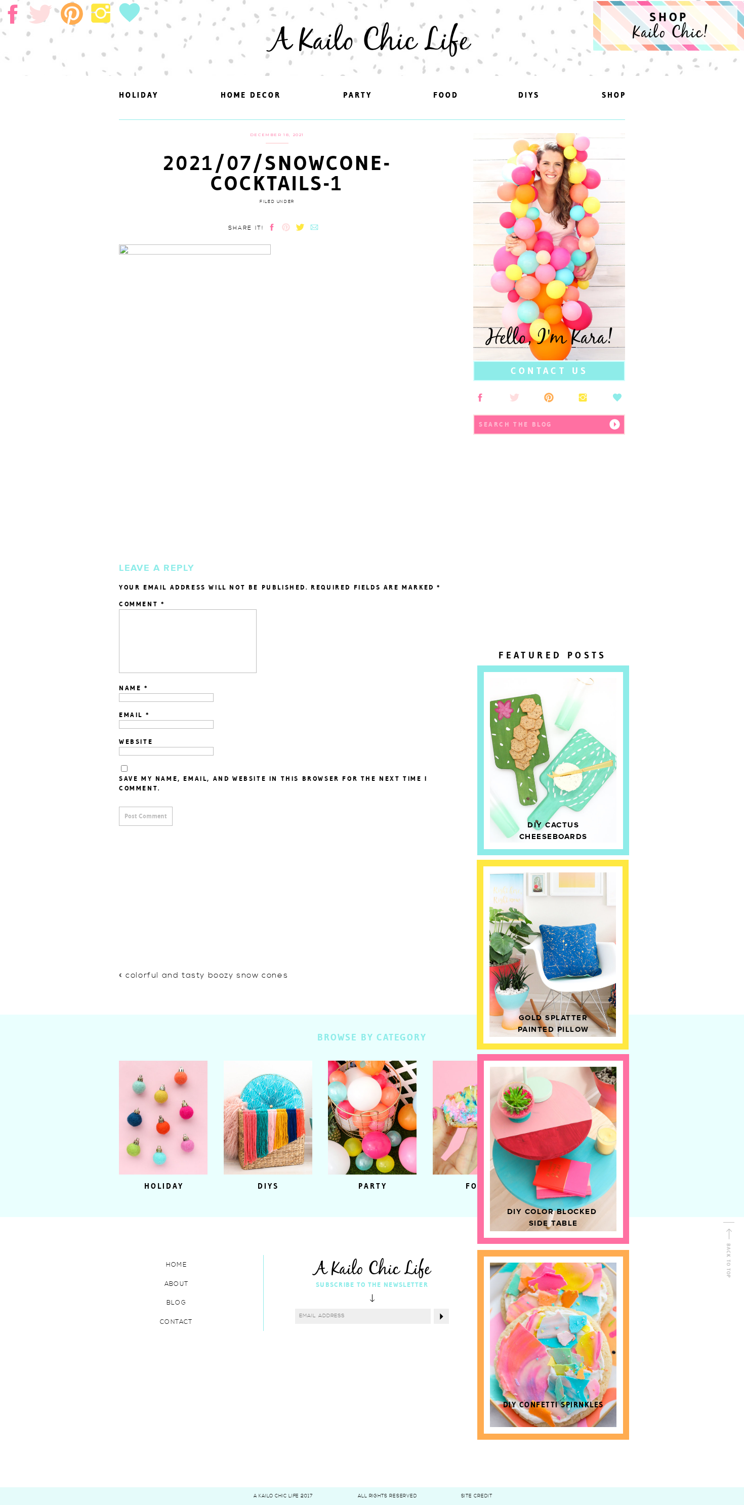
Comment (142, 604)
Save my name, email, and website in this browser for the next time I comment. (273, 783)
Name (134, 688)
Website (136, 741)
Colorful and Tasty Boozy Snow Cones (207, 975)
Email (134, 714)
